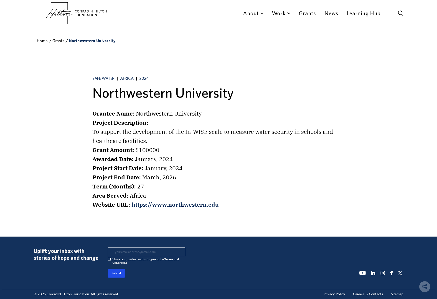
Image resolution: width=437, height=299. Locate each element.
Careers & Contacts (368, 294)
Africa (127, 78)
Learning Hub (364, 13)
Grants (307, 13)
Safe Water (103, 78)
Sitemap (397, 294)
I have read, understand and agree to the (145, 261)
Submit (116, 273)
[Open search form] (400, 13)
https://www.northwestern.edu (175, 204)
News (331, 13)
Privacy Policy (334, 294)
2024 (144, 78)
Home (42, 40)
